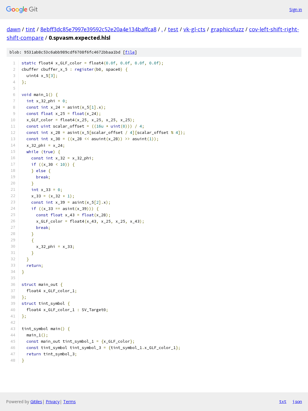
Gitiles (36, 401)
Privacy (53, 401)
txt (282, 401)
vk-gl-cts (194, 29)
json (297, 401)
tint (30, 29)
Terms (69, 401)
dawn (13, 29)
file (130, 52)
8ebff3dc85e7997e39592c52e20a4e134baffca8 (98, 29)
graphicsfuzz (227, 29)
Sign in (295, 9)
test (173, 29)
